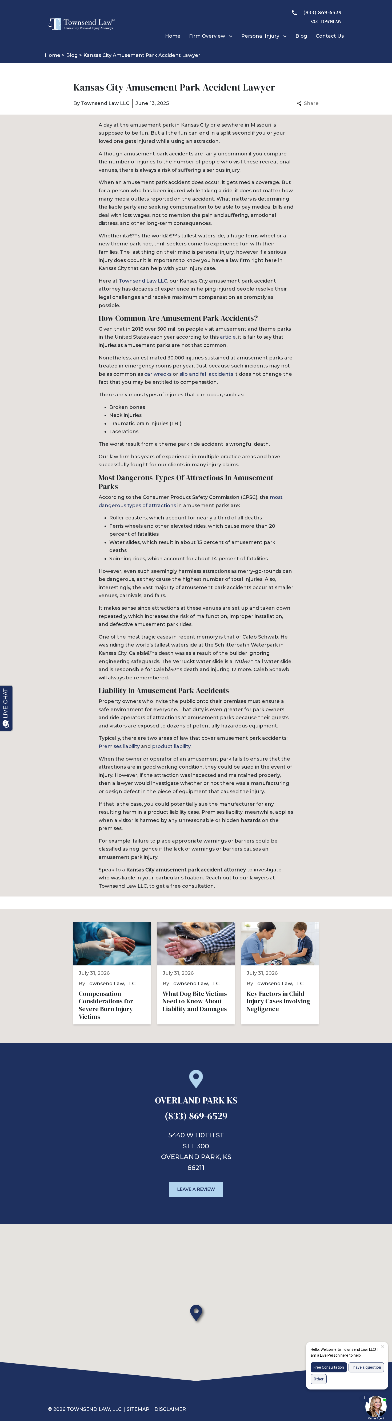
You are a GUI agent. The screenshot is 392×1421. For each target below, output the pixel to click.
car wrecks (157, 374)
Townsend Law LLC (143, 281)
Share (311, 103)
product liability (171, 746)
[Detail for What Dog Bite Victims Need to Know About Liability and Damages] (199, 973)
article (228, 337)
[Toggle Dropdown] (231, 36)
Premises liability (120, 746)
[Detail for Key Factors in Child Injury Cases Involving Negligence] (283, 973)
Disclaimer (170, 1409)
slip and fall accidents (206, 374)
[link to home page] (81, 24)
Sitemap (138, 1409)
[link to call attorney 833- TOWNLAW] (314, 16)
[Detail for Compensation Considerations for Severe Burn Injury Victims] (115, 973)
